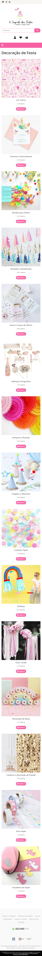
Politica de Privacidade (25, 916)
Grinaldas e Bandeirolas (21, 269)
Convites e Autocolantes (21, 156)
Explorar (21, 109)
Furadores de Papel (21, 887)
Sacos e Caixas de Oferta (21, 325)
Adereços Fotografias (21, 381)
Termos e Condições (9, 916)
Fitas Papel (21, 831)
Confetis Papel (21, 550)
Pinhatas (21, 606)
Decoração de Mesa (21, 719)
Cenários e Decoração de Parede (21, 775)
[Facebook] (3, 2)
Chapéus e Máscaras (21, 494)
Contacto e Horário (20, 919)
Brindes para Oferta (21, 212)
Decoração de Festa (19, 52)
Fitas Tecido (21, 662)
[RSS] (9, 2)
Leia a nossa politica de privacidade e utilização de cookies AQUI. (25, 954)
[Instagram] (6, 2)
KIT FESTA (21, 100)
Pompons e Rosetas (21, 437)
